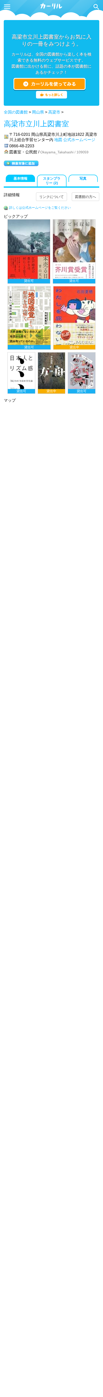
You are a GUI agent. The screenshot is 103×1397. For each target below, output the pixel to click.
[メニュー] (7, 7)
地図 (58, 140)
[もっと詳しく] (51, 97)
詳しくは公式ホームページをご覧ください (40, 207)
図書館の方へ (85, 197)
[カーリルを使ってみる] (49, 84)
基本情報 (21, 178)
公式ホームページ (79, 140)
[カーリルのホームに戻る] (51, 8)
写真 (83, 178)
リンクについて (51, 197)
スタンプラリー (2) (51, 181)
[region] (52, 306)
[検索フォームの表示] (96, 7)
